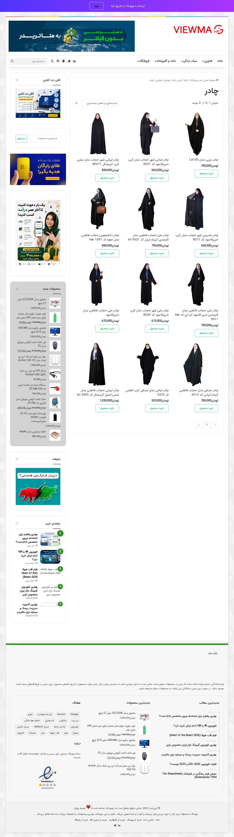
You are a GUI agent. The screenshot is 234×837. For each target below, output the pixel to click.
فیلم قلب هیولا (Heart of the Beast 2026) (29, 573)
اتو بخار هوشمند (44, 714)
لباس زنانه (177, 80)
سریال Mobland (41, 726)
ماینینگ (32, 733)
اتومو (30, 714)
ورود (96, 6)
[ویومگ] (198, 29)
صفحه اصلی (210, 80)
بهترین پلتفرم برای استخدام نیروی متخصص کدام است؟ (26, 538)
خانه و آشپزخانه (166, 61)
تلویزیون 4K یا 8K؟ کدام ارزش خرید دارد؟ (27, 555)
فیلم (66, 733)
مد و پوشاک (196, 80)
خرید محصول (206, 173)
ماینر (43, 733)
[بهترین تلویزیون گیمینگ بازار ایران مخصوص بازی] (50, 592)
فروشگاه (144, 61)
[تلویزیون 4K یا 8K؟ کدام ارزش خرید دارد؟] (50, 557)
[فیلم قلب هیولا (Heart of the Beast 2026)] (50, 574)
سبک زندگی (190, 61)
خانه (220, 61)
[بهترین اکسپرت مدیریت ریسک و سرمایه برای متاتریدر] (50, 609)
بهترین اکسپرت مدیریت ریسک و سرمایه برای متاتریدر (27, 608)
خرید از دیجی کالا (98, 820)
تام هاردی (49, 720)
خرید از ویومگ (134, 820)
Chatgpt (74, 714)
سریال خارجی (23, 726)
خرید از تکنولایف (117, 820)
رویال (76, 808)
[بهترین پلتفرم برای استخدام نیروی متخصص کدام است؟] (50, 539)
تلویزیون (74, 726)
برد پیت (74, 720)
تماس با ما (149, 820)
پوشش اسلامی (163, 80)
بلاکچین (62, 720)
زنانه (186, 80)
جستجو (21, 138)
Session (61, 714)
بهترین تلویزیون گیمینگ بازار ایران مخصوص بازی (28, 591)
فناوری (208, 61)
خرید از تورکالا (81, 820)
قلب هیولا (54, 733)
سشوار (75, 733)
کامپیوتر (20, 733)
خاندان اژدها (59, 726)
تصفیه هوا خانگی (32, 720)
